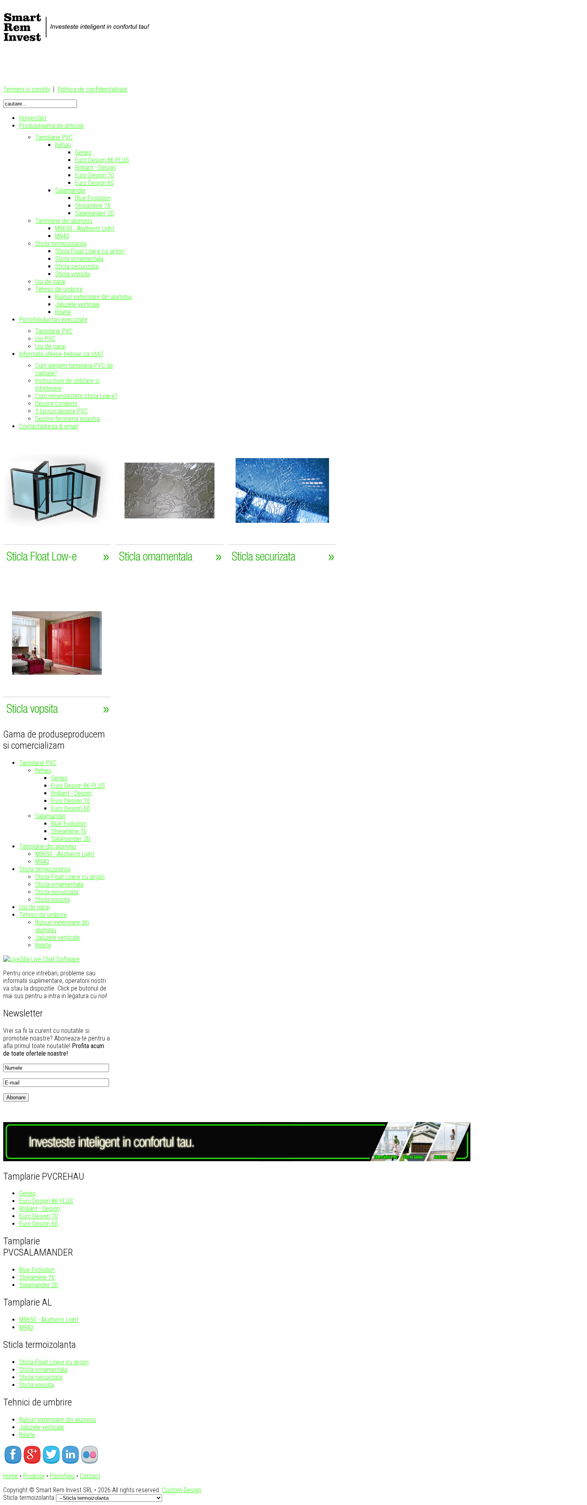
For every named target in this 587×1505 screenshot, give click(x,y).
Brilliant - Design (71, 793)
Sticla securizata (56, 892)
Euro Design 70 (70, 801)
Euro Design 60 (70, 808)
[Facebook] (12, 1462)
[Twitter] (51, 1462)
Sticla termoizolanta (44, 869)
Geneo (59, 778)
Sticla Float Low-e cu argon (70, 877)
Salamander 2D (70, 839)
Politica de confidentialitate (92, 89)
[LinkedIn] (70, 1462)
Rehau (43, 770)
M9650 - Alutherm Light (64, 854)
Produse (34, 1476)
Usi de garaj (34, 907)
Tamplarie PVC (38, 763)
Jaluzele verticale (57, 937)
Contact (90, 1476)
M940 (42, 861)
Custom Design (181, 1490)
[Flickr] (89, 1462)
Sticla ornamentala (59, 884)
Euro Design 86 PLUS (78, 785)
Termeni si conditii (26, 89)
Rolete (43, 945)
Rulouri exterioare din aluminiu (57, 1419)
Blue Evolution (69, 823)
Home (10, 1476)
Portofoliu (62, 1476)
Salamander (50, 816)
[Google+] (32, 1462)
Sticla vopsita (52, 899)
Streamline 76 (69, 831)
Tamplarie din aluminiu (47, 846)
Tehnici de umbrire (43, 915)
